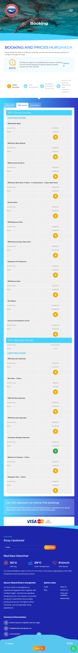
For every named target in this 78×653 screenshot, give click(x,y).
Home (46, 587)
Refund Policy (65, 598)
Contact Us (66, 64)
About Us (63, 587)
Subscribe (50, 547)
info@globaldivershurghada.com (20, 628)
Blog (45, 590)
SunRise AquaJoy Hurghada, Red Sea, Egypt (24, 623)
